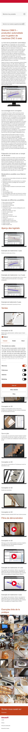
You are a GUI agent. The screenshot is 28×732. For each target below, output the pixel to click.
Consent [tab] (5, 340)
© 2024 (2, 719)
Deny (14, 394)
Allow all (14, 385)
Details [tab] (14, 340)
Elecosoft (5, 717)
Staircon (6, 5)
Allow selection (14, 389)
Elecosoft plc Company (5, 728)
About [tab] (23, 340)
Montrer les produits (9, 14)
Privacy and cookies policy (5, 725)
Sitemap (2, 722)
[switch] (24, 370)
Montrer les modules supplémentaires (13, 24)
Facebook (3, 712)
